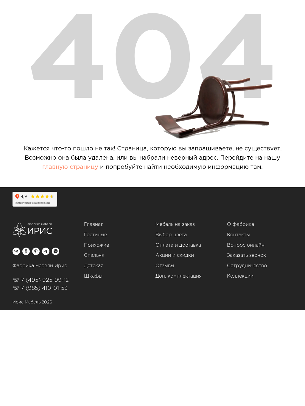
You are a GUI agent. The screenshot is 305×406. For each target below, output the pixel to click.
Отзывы (164, 266)
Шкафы (93, 276)
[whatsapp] (55, 251)
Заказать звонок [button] (246, 255)
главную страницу (70, 167)
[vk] (16, 251)
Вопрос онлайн (245, 245)
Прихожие (96, 245)
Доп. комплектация (178, 276)
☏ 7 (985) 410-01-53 (40, 288)
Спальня (94, 255)
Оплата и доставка (178, 245)
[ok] (26, 251)
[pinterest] (36, 251)
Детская (93, 266)
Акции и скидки (174, 255)
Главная (93, 224)
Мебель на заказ (175, 224)
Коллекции (240, 276)
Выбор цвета (171, 235)
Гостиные (95, 235)
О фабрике (240, 224)
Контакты (238, 235)
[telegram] (45, 251)
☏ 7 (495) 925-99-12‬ (41, 280)
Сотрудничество (247, 266)
